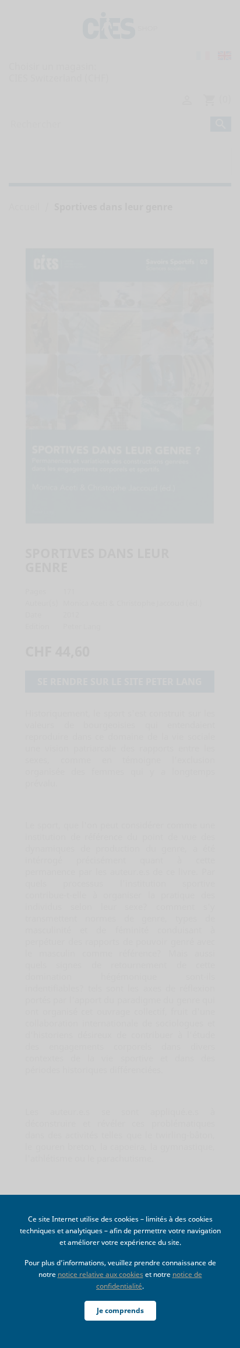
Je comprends (120, 1310)
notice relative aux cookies (100, 1274)
